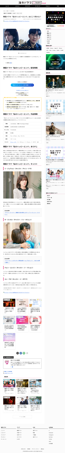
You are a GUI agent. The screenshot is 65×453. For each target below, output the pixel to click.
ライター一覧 (49, 197)
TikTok (50, 439)
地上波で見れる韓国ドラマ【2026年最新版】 (55, 159)
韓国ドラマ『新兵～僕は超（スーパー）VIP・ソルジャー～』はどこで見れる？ (22, 391)
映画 (34, 432)
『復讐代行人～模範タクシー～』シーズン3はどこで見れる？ (9, 310)
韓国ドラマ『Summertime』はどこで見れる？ (35, 390)
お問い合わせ (49, 201)
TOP (48, 31)
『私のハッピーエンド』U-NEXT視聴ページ (21, 85)
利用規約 (28, 448)
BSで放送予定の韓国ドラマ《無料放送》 (54, 113)
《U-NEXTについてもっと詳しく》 (22, 90)
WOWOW (48, 52)
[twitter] (17, 353)
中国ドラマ (49, 35)
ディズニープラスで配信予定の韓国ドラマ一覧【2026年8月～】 (9, 328)
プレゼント (48, 6)
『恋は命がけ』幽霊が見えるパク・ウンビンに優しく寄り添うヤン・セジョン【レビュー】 (55, 89)
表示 (11, 62)
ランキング (3, 434)
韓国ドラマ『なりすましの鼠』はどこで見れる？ (9, 407)
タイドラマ (49, 39)
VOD (58, 6)
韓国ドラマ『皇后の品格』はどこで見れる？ (9, 390)
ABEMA (48, 48)
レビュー (51, 91)
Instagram (51, 434)
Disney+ (60, 48)
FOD (47, 50)
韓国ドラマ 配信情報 (8, 371)
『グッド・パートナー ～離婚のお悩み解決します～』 (17, 212)
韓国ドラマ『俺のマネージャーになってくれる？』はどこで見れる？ (35, 408)
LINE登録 (51, 443)
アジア (18, 427)
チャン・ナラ (19, 13)
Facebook (51, 432)
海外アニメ (35, 437)
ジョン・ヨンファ (58, 182)
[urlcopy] (27, 353)
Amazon (52, 48)
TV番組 (34, 434)
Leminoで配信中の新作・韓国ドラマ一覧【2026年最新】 (22, 309)
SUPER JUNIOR (52, 182)
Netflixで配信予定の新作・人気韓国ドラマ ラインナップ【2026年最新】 (35, 328)
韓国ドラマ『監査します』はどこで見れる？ (22, 407)
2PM (48, 182)
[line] (24, 353)
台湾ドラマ (49, 37)
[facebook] (20, 353)
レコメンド (17, 6)
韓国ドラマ (49, 33)
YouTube (50, 437)
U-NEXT (14, 13)
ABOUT (48, 195)
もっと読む (23, 416)
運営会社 (48, 203)
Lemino (54, 50)
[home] (12, 367)
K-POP (48, 41)
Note (50, 441)
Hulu (50, 50)
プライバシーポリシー (35, 448)
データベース (37, 6)
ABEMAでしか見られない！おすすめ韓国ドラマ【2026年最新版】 (9, 345)
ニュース (7, 6)
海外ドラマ (35, 430)
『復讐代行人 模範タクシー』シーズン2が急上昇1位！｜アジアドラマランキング (55, 135)
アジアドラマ (27, 6)
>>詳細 (22, 87)
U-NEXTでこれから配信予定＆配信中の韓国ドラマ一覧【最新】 (35, 310)
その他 (48, 43)
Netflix (58, 50)
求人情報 (48, 199)
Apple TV (56, 48)
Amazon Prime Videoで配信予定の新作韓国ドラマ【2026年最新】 (22, 328)
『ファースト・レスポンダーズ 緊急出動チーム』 (16, 260)
